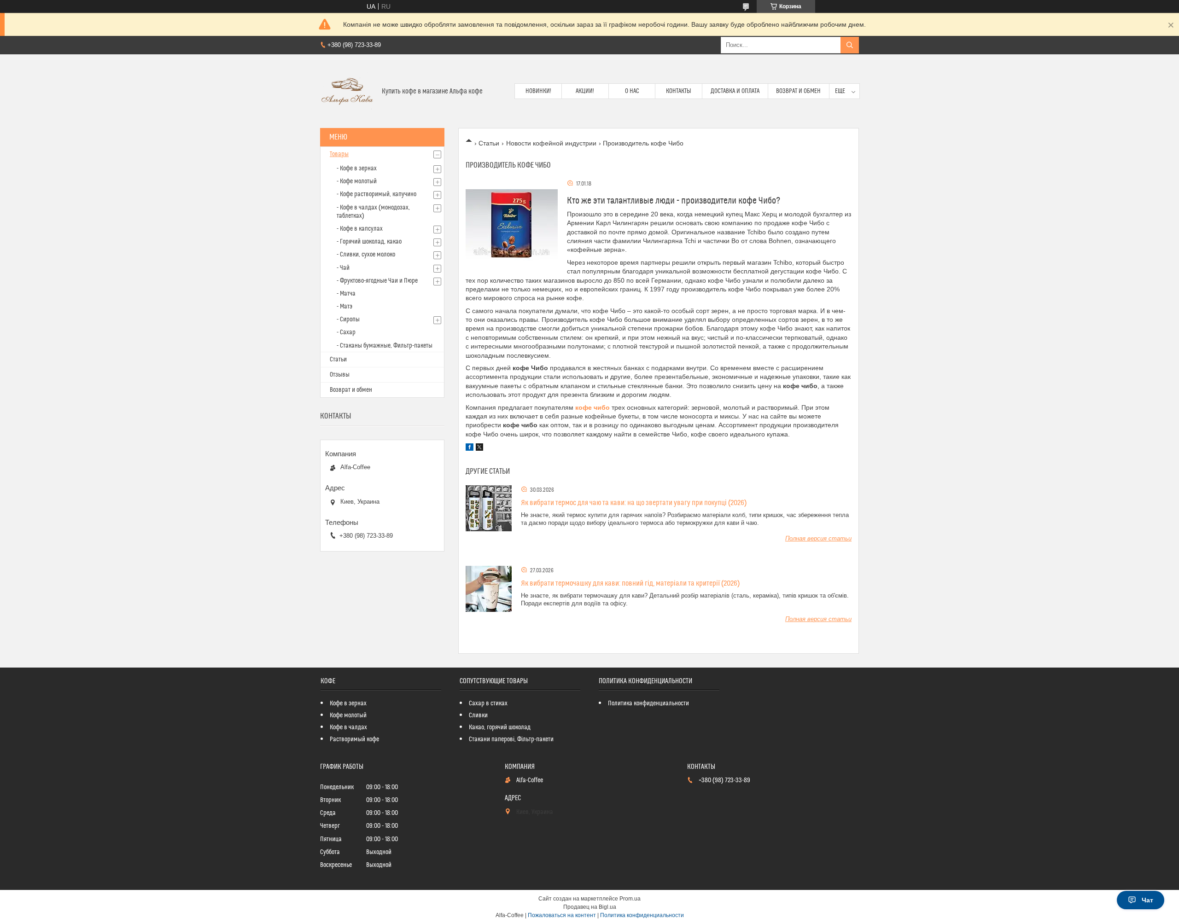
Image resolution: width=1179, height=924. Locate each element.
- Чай (343, 268)
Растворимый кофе (354, 739)
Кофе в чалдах (348, 727)
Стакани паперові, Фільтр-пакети (511, 739)
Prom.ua (630, 898)
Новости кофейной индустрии (551, 143)
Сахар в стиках (488, 703)
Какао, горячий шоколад (500, 727)
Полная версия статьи (818, 538)
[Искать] (849, 45)
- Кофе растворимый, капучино (376, 194)
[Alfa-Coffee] (347, 91)
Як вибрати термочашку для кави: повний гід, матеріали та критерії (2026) (630, 583)
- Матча (346, 293)
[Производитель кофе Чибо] (512, 225)
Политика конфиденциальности (648, 703)
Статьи (489, 143)
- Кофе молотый (357, 181)
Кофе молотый (348, 715)
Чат (1147, 900)
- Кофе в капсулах (360, 228)
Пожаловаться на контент (562, 915)
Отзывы (340, 374)
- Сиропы (348, 319)
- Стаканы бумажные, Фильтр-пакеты (384, 345)
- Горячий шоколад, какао (369, 241)
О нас (632, 91)
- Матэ (344, 306)
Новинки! (538, 91)
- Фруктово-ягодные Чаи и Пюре (377, 281)
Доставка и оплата (735, 91)
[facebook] (469, 448)
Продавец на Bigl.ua (589, 907)
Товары (339, 154)
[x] (479, 448)
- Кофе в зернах (357, 168)
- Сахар (346, 332)
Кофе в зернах (348, 703)
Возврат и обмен (798, 91)
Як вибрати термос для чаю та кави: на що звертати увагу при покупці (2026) (634, 503)
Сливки (478, 715)
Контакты (678, 91)
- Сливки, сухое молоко (366, 254)
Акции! (585, 91)
